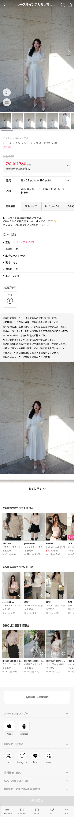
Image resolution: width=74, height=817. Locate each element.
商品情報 (10, 206)
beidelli (49, 543)
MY (66, 813)
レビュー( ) (52, 206)
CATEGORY (7, 813)
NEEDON (6, 543)
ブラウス (7, 137)
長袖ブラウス (21, 137)
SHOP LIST (22, 813)
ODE (26, 602)
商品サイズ (31, 206)
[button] (68, 52)
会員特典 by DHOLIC (36, 697)
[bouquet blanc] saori (12, 661)
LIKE (52, 813)
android (24, 733)
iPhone (9, 733)
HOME (37, 813)
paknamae (29, 543)
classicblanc (8, 602)
